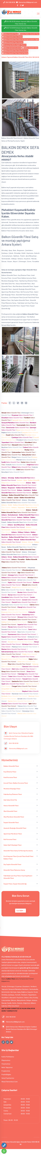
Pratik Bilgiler (6, 1074)
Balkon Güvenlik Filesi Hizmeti (13, 42)
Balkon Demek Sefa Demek (12, 48)
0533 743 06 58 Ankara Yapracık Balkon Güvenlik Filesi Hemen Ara (21, 29)
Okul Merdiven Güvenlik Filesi (14, 817)
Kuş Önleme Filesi (10, 772)
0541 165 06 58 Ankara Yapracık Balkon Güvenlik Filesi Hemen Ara (21, 22)
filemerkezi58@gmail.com (28, 2)
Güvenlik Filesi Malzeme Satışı (14, 870)
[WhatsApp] (3, 1151)
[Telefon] (3, 1145)
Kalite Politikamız (7, 1057)
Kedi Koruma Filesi (10, 777)
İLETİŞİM (20, 910)
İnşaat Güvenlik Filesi (11, 822)
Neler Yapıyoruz (7, 1067)
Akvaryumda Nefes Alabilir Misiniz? (15, 45)
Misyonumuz (5, 1060)
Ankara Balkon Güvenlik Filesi (29, 34)
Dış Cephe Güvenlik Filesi (12, 864)
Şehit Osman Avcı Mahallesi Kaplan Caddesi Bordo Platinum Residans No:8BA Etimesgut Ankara (21, 1029)
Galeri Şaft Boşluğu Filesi (12, 845)
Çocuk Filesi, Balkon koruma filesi (16, 783)
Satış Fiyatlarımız (7, 1078)
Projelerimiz (5, 1071)
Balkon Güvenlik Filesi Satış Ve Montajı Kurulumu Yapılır (21, 39)
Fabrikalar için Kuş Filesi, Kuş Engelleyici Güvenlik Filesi (18, 877)
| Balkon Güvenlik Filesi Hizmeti (14, 567)
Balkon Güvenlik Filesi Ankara (13, 36)
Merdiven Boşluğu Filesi (12, 789)
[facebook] (17, 5)
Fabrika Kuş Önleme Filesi (13, 794)
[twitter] (23, 5)
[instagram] (21, 5)
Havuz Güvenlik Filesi (11, 805)
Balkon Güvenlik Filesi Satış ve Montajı (16, 50)
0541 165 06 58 (10, 2)
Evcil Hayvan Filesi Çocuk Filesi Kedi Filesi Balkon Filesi (18, 857)
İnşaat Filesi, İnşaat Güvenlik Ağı (15, 884)
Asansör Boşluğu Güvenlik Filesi (15, 828)
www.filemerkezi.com (9, 1081)
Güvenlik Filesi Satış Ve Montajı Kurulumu (18, 851)
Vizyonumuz (5, 1064)
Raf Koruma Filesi (10, 839)
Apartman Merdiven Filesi (13, 834)
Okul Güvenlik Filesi (10, 811)
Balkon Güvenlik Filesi (11, 34)
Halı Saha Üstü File (10, 800)
